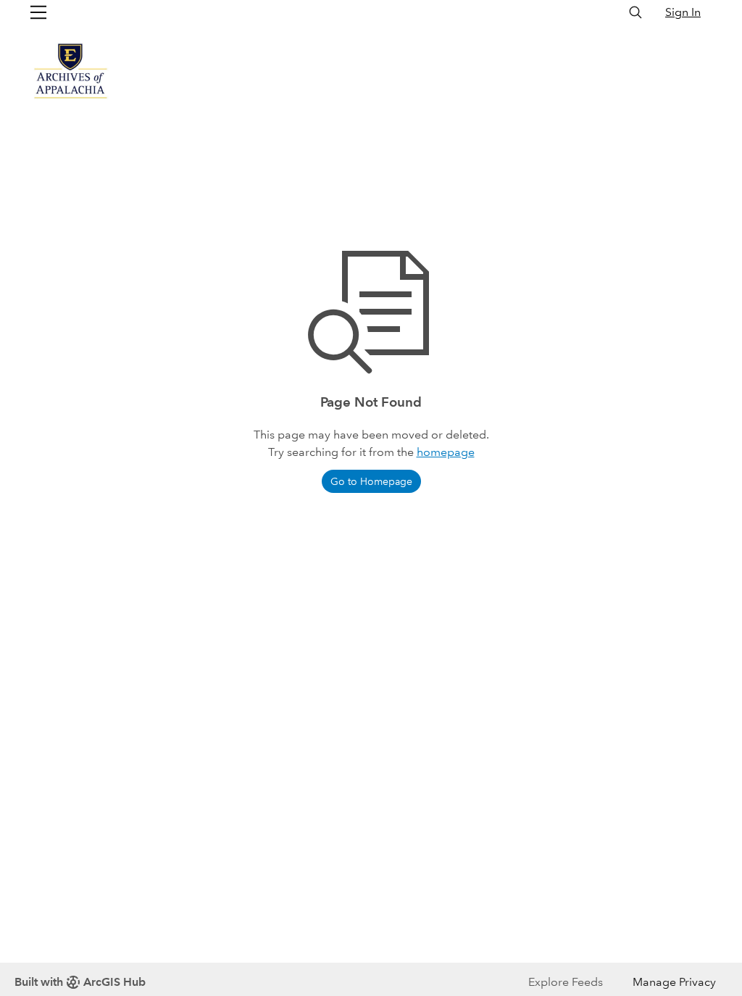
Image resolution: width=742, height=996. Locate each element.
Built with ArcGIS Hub (80, 982)
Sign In (683, 12)
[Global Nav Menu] (38, 12)
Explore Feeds (565, 982)
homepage (446, 452)
